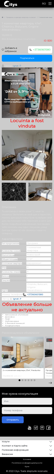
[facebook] (48, 428)
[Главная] (2, 17)
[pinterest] (42, 428)
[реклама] (27, 92)
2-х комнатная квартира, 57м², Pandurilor (21, 370)
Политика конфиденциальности (27, 463)
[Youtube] (29, 428)
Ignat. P (17, 298)
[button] (46, 156)
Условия (27, 459)
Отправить (13, 419)
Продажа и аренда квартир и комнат (21, 17)
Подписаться (27, 58)
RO (44, 3)
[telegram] (36, 428)
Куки (27, 466)
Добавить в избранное (11, 50)
